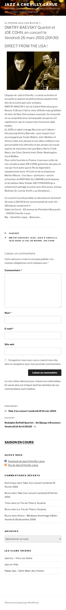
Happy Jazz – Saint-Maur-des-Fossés (24, 570)
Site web (9, 344)
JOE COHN (49, 241)
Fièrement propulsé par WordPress (22, 602)
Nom (8, 313)
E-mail (9, 328)
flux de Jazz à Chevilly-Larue (22, 465)
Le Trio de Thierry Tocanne (31, 503)
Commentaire (13, 270)
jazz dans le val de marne (25, 241)
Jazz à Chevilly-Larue (31, 4)
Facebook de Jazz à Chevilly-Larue (26, 461)
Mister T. (35, 23)
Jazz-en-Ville (11, 564)
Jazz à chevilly (47, 238)
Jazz (33, 238)
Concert (14, 233)
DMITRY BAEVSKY (19, 238)
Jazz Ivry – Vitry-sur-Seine (18, 558)
